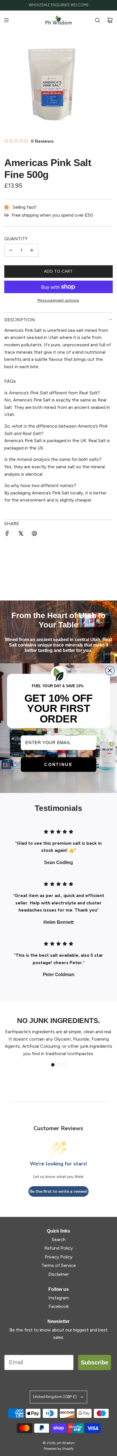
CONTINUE (58, 764)
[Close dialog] (109, 670)
